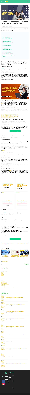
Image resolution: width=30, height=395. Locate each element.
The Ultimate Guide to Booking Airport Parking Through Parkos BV (8, 184)
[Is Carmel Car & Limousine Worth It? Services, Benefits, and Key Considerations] (3, 348)
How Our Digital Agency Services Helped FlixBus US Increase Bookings (15, 256)
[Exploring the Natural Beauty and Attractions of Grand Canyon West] (3, 341)
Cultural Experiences (4, 276)
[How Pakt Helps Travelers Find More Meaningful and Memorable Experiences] (3, 363)
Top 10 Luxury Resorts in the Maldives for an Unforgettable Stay (9, 287)
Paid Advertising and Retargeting (7, 49)
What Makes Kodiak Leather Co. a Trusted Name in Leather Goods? (15, 326)
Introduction (4, 35)
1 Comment (11, 319)
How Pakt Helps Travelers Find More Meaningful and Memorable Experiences (16, 363)
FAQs (3, 57)
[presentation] (7, 178)
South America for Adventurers (5, 284)
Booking (2, 274)
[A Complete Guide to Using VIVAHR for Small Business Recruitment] (3, 312)
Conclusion (4, 56)
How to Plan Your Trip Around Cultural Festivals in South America (10, 115)
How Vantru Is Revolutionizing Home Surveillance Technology (5, 256)
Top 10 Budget (3, 286)
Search (26, 264)
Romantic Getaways (4, 283)
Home (6, 375)
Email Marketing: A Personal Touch (7, 46)
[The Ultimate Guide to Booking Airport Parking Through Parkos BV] (3, 298)
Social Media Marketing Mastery (7, 45)
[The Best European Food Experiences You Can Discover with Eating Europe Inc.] (3, 334)
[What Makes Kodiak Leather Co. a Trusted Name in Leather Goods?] (3, 327)
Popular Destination (3, 282)
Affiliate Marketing (5, 26)
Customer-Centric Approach (7, 52)
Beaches (2, 272)
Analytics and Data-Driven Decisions (8, 53)
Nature (2, 280)
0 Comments (11, 298)
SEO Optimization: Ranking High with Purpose (9, 42)
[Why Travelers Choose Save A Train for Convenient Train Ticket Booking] (3, 319)
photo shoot (3, 281)
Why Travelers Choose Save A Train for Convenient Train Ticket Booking (22, 202)
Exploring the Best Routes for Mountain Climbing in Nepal (9, 113)
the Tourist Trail (3, 285)
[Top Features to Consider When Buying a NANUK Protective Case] (3, 356)
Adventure (2, 269)
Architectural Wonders (4, 271)
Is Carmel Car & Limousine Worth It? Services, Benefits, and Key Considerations (16, 348)
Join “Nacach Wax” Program (15, 131)
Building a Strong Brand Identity (7, 41)
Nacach (2, 103)
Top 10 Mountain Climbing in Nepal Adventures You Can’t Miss (9, 114)
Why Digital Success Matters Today (7, 38)
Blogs (6, 378)
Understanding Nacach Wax (6, 37)
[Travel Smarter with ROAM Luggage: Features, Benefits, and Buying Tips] (3, 305)
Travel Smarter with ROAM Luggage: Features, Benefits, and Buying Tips (22, 185)
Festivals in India (3, 277)
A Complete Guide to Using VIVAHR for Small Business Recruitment (7, 202)
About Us (6, 377)
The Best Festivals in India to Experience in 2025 (7, 117)
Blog (2, 273)
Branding (10, 26)
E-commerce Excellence (6, 48)
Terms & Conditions (10, 379)
